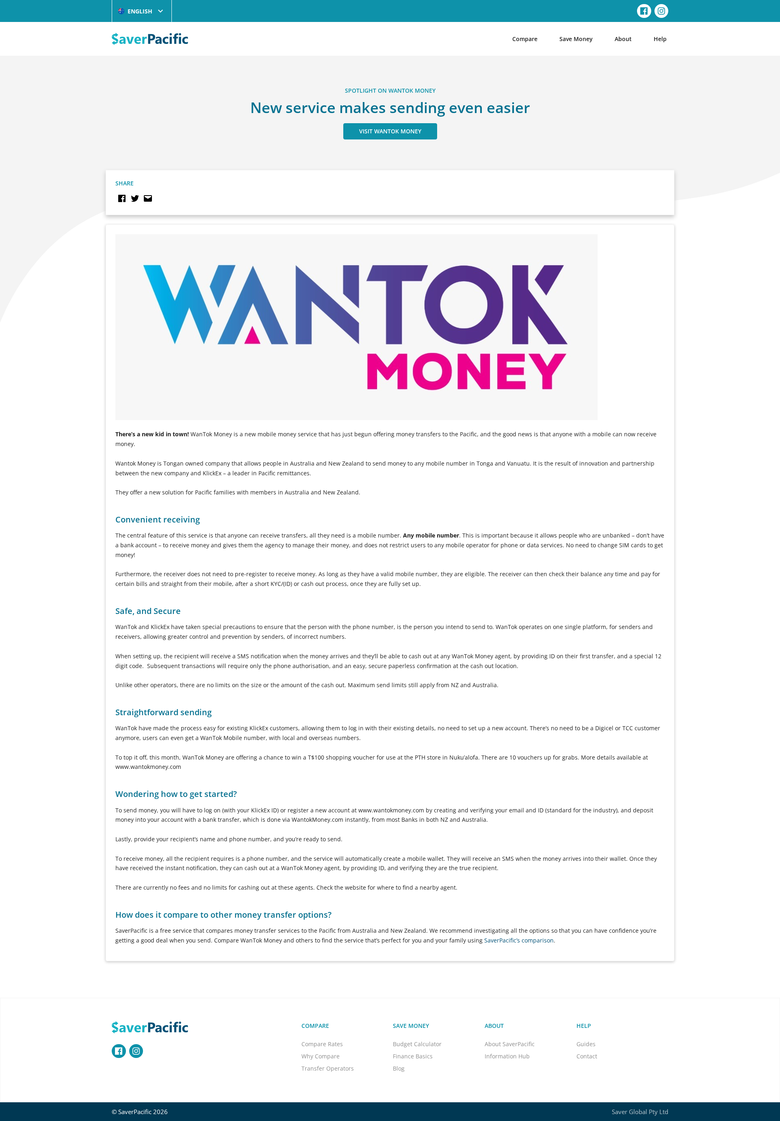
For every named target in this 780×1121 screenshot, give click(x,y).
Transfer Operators (327, 1068)
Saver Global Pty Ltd (640, 1112)
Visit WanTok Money (390, 131)
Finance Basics (413, 1056)
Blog (399, 1068)
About (623, 39)
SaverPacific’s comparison (519, 940)
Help (660, 39)
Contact (586, 1056)
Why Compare (320, 1056)
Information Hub (507, 1056)
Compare (524, 39)
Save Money (576, 39)
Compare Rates (322, 1044)
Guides (586, 1044)
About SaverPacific (510, 1044)
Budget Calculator (417, 1044)
